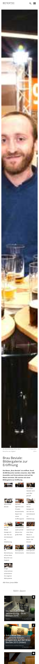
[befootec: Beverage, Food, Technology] (8, 3)
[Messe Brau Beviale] (8, 501)
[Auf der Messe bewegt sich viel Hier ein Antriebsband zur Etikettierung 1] (30, 501)
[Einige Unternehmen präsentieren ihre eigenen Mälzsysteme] (8, 565)
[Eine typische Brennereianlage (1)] (19, 547)
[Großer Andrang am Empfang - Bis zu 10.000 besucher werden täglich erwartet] (19, 485)
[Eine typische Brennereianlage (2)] (30, 547)
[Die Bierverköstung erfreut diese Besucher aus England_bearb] (8, 547)
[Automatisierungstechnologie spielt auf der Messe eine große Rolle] (19, 524)
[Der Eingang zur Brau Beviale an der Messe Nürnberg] (8, 485)
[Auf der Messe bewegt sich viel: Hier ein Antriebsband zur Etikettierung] (8, 524)
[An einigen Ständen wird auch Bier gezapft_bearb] (30, 485)
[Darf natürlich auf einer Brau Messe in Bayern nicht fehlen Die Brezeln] (30, 524)
